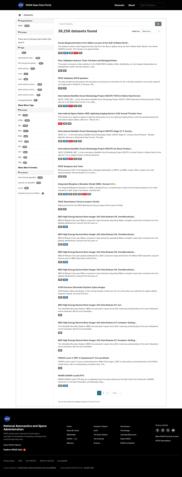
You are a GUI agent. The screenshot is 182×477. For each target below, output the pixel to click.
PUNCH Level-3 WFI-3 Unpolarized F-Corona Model (83, 358)
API (88, 401)
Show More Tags (26, 105)
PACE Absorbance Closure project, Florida (78, 201)
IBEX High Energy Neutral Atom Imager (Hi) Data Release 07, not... (90, 305)
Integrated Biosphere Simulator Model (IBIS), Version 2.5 (86, 184)
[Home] (20, 14)
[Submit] (158, 24)
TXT (75, 106)
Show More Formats (27, 167)
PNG (60, 53)
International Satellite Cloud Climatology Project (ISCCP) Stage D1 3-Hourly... (95, 131)
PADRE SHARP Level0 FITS (71, 375)
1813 (115, 393)
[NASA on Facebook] (157, 430)
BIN (71, 53)
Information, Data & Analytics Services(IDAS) (37, 468)
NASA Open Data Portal (38, 5)
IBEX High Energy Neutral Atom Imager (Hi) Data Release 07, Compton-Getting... (97, 322)
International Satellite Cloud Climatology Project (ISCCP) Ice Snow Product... (95, 148)
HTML (66, 53)
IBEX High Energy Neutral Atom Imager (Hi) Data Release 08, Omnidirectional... (96, 216)
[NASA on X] (168, 430)
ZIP (70, 194)
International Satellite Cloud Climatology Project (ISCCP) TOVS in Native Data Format (99, 96)
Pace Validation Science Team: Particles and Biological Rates (87, 60)
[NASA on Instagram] (163, 430)
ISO (80, 53)
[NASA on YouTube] (173, 430)
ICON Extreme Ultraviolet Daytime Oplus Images (81, 287)
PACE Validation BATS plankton (73, 78)
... (110, 392)
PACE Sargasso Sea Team (70, 166)
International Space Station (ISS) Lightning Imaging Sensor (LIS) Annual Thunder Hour (100, 113)
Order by (135, 31)
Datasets (28, 14)
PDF (75, 53)
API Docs (96, 401)
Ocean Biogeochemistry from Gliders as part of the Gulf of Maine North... (93, 43)
